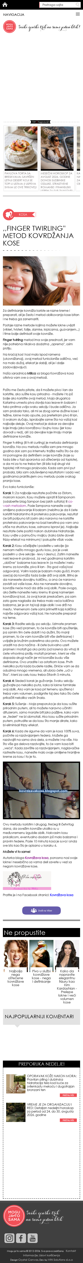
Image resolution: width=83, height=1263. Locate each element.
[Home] (34, 1216)
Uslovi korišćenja (49, 1255)
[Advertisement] (41, 77)
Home (5, 4)
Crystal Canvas (28, 1259)
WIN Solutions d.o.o (60, 1259)
